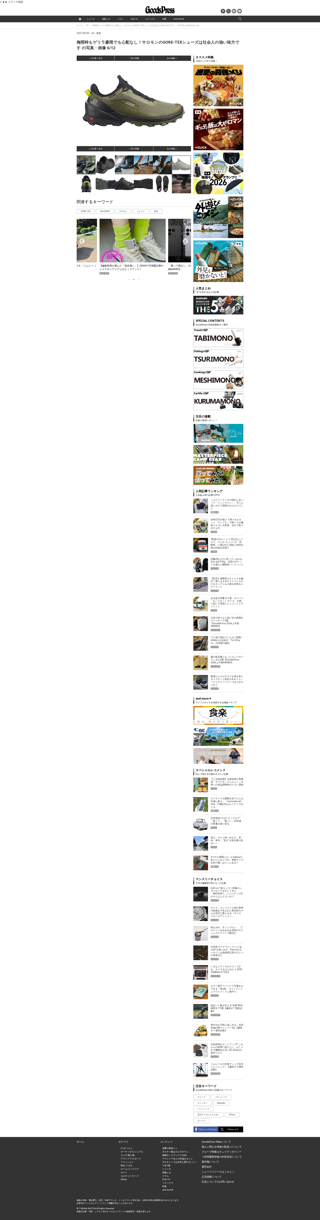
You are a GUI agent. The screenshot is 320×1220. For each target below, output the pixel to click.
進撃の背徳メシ (170, 1148)
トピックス (150, 19)
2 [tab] (134, 279)
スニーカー (203, 1103)
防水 (156, 211)
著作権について (210, 1161)
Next (184, 240)
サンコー (202, 1121)
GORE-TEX (86, 211)
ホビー (124, 1172)
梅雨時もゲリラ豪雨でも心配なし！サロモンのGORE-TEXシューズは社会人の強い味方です (133, 25)
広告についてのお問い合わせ (218, 1181)
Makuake (221, 1103)
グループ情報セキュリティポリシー (222, 1151)
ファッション (127, 1162)
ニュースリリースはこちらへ (218, 1171)
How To (134, 19)
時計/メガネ (126, 1165)
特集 (164, 19)
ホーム (80, 25)
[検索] (240, 19)
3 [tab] (138, 279)
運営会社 (207, 1166)
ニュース (91, 19)
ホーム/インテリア (130, 1169)
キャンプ (202, 1097)
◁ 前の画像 (133, 58)
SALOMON (105, 211)
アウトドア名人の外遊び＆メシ (177, 1158)
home (80, 19)
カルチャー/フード (130, 1176)
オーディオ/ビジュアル (132, 1151)
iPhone (232, 1115)
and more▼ (179, 19)
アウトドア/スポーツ (131, 1158)
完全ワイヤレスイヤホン (209, 1115)
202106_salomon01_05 (188, 25)
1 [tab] (128, 279)
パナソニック (221, 1097)
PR (87, 25)
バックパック (204, 1109)
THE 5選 (166, 1165)
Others (124, 1179)
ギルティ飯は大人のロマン (175, 1151)
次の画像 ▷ (172, 58)
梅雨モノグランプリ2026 (174, 1155)
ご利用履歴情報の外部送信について (222, 1156)
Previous (80, 240)
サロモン (123, 211)
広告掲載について (212, 1176)
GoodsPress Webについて (216, 1141)
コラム (120, 19)
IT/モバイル (126, 1148)
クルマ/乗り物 (127, 1155)
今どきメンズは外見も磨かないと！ (179, 1162)
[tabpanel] (134, 247)
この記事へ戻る (95, 58)
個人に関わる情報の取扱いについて (222, 1146)
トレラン (141, 211)
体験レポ (106, 19)
